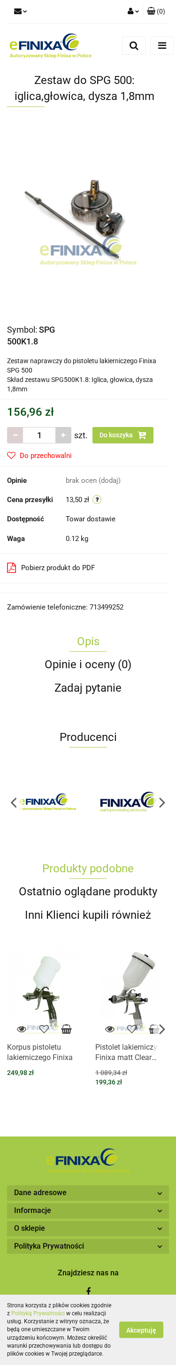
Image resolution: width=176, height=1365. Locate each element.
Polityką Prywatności (38, 1313)
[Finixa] (128, 802)
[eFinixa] (47, 802)
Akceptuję (141, 1330)
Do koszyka (116, 435)
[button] (156, 11)
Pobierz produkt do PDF (58, 568)
